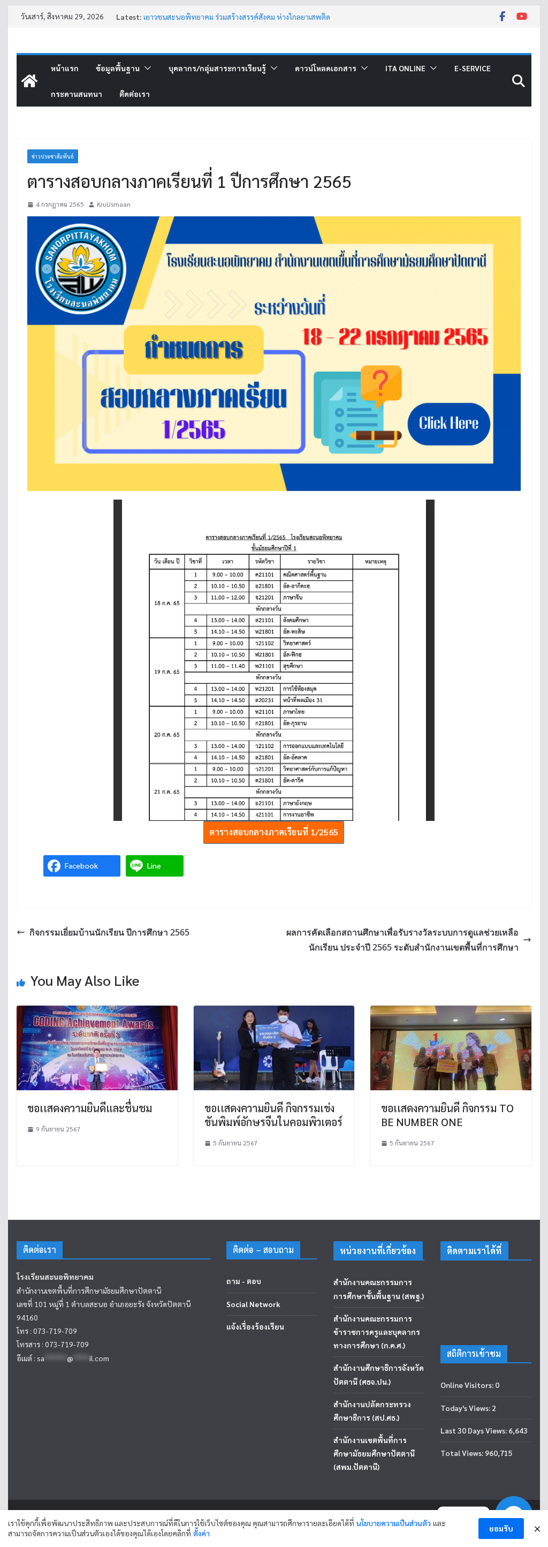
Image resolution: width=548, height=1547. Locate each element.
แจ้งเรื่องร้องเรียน (255, 1326)
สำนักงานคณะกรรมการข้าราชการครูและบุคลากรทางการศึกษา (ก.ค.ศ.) (376, 1332)
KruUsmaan (114, 204)
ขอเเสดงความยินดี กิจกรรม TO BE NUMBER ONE (447, 1115)
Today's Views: (466, 1408)
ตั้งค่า (201, 1533)
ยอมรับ (501, 1528)
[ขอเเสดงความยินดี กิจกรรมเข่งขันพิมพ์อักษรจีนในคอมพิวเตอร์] (274, 1012)
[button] (145, 68)
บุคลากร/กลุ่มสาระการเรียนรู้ (217, 68)
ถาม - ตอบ (243, 1281)
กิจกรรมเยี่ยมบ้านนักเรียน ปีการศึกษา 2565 (109, 932)
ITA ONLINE (405, 68)
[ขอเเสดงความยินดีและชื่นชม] (97, 1012)
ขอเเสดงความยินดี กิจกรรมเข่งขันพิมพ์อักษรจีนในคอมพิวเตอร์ (273, 1115)
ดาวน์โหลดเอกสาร (325, 68)
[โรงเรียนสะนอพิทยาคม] (29, 81)
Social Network (253, 1304)
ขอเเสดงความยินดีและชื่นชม (89, 1108)
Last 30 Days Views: (474, 1430)
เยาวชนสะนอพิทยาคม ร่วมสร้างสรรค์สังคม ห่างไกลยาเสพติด (236, 16)
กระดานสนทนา (76, 94)
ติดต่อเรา (134, 94)
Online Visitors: (467, 1385)
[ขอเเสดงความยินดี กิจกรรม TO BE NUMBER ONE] (450, 1012)
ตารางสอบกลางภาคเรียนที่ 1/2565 (273, 831)
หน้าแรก (65, 68)
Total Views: (462, 1453)
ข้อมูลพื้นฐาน (118, 68)
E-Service (472, 68)
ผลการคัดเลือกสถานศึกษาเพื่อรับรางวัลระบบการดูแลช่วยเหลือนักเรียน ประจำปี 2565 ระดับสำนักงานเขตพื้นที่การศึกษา (402, 940)
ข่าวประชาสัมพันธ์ (53, 156)
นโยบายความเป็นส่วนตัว (393, 1523)
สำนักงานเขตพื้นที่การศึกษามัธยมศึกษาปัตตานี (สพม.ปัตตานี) (374, 1453)
